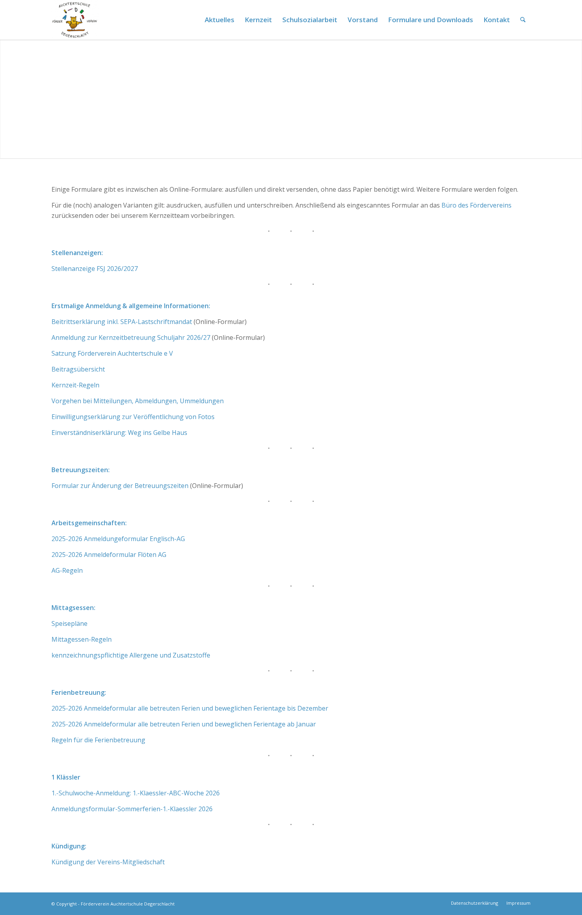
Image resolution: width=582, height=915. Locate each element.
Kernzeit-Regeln (75, 385)
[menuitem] (220, 20)
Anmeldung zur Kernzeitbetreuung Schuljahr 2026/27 (130, 337)
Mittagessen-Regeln (81, 639)
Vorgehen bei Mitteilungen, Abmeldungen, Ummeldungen (137, 400)
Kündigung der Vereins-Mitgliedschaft (108, 862)
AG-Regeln (67, 570)
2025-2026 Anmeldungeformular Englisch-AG (118, 538)
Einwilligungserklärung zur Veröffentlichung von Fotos (133, 416)
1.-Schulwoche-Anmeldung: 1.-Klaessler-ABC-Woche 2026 (135, 793)
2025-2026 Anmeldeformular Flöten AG (108, 554)
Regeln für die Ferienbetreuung (98, 740)
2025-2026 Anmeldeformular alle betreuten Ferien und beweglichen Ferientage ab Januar (183, 724)
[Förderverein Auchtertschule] (75, 20)
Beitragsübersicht (78, 369)
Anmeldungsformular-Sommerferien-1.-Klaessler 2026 (132, 808)
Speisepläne (69, 623)
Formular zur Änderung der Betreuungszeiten (119, 485)
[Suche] (523, 20)
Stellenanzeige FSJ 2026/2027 (94, 268)
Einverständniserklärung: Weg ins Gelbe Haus (119, 432)
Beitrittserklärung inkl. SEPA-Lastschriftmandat (121, 321)
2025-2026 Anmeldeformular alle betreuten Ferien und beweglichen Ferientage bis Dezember (189, 708)
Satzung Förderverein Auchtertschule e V (112, 353)
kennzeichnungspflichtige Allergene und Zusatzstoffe (130, 655)
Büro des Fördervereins (476, 205)
